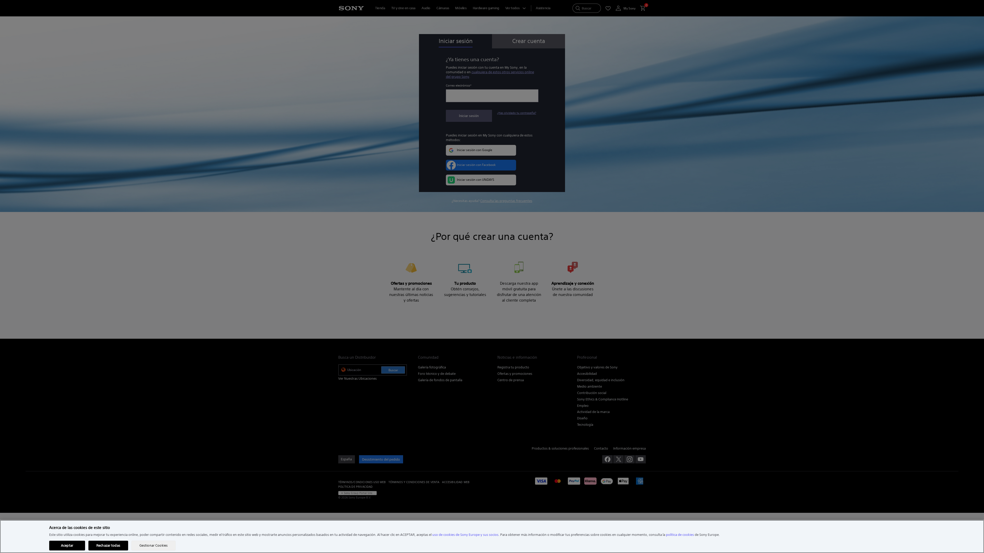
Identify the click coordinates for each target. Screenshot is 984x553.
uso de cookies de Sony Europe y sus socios (465, 535)
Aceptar (67, 545)
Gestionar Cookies (153, 545)
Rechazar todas (108, 545)
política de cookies (680, 535)
